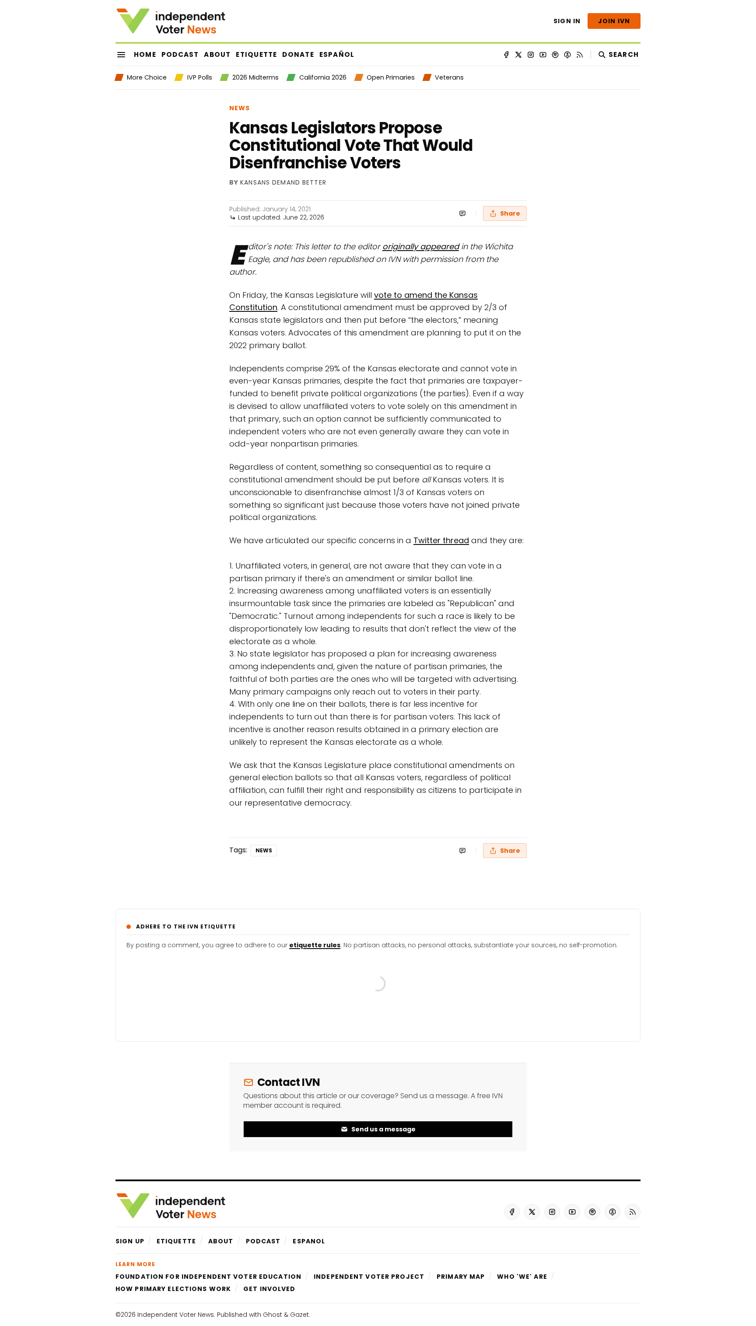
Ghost (272, 1314)
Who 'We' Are (522, 1276)
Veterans (449, 77)
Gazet (299, 1314)
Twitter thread (441, 540)
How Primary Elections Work (173, 1288)
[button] (130, 1241)
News (239, 108)
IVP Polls (199, 77)
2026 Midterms (255, 77)
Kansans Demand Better (283, 183)
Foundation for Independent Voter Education (208, 1276)
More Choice (147, 77)
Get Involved (269, 1288)
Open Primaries (391, 77)
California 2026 (322, 77)
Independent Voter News (175, 1314)
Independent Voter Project (369, 1276)
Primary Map (461, 1276)
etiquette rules (314, 945)
